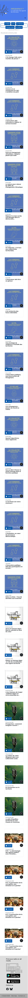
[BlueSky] (11, 989)
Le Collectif (19, 27)
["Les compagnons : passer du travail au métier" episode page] (14, 393)
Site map (14, 996)
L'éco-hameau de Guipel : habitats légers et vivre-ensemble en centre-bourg (14, 693)
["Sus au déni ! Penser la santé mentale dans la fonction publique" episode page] (14, 457)
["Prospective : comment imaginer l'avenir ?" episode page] (14, 711)
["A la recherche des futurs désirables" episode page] (14, 298)
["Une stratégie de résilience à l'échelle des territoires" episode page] (14, 330)
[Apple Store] (13, 981)
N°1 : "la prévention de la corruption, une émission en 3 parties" (14, 947)
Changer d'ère (10, 27)
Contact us (21, 996)
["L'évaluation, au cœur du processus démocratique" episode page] (14, 520)
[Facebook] (7, 989)
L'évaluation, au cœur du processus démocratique (13, 535)
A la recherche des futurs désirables (12, 311)
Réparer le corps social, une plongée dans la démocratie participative (14, 217)
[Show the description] (21, 51)
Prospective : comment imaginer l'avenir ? (14, 724)
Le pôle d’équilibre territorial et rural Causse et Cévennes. (13, 820)
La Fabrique (20, 23)
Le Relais (7, 23)
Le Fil (13, 23)
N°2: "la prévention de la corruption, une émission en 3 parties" (14, 916)
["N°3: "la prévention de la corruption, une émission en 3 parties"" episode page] (14, 870)
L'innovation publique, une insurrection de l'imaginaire (13, 376)
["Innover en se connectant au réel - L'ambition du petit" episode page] (14, 76)
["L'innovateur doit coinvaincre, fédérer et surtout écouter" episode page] (14, 108)
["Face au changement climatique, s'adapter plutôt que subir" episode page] (14, 139)
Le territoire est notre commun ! (13, 502)
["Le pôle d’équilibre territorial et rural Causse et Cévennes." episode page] (14, 806)
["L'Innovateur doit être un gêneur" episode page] (14, 266)
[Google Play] (13, 976)
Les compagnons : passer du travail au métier (12, 408)
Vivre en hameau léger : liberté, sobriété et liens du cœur (14, 630)
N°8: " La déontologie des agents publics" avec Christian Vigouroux (13, 852)
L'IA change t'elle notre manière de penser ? (14, 58)
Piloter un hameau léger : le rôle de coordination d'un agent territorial (14, 662)
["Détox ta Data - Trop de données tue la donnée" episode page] (14, 584)
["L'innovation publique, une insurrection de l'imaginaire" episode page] (14, 362)
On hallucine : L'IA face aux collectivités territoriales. (13, 249)
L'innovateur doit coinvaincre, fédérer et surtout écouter (13, 122)
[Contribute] (25, 18)
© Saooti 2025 (6, 996)
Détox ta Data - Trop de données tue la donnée (14, 597)
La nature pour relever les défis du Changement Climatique (14, 185)
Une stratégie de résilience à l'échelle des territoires (14, 344)
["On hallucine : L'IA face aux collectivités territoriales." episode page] (14, 235)
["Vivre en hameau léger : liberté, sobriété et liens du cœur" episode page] (14, 616)
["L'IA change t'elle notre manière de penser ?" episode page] (14, 44)
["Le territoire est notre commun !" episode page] (14, 489)
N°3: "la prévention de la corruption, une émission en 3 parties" (14, 884)
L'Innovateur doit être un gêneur (13, 280)
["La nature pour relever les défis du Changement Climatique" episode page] (14, 171)
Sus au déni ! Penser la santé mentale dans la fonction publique (13, 471)
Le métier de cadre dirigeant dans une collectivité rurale (12, 757)
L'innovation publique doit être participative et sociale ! (14, 566)
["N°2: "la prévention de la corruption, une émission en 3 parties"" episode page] (14, 901)
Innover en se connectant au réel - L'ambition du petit (13, 90)
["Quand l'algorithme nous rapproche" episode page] (14, 425)
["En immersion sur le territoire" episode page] (14, 774)
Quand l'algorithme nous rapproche (12, 438)
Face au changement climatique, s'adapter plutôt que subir (13, 154)
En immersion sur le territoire (12, 788)
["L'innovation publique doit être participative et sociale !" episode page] (14, 552)
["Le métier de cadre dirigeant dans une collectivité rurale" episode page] (14, 743)
